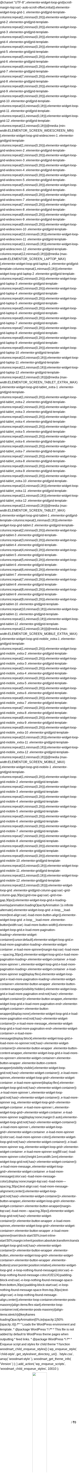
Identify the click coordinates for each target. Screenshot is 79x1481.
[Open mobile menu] (4, 1422)
